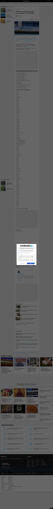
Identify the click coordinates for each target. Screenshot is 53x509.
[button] (26, 254)
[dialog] (26, 254)
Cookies (52, 508)
